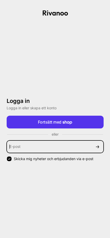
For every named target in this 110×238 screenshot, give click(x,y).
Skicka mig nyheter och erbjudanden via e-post (53, 159)
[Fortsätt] (97, 146)
